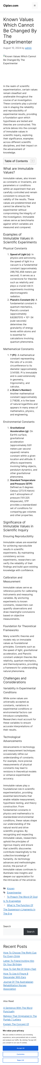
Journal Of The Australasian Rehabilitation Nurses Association (18, 985)
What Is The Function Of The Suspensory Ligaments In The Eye (19, 909)
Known (10, 888)
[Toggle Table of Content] (31, 161)
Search (7, 926)
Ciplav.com (10, 5)
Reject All (20, 1060)
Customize (20, 1054)
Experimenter (14, 892)
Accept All (20, 1048)
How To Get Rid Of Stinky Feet (19, 969)
